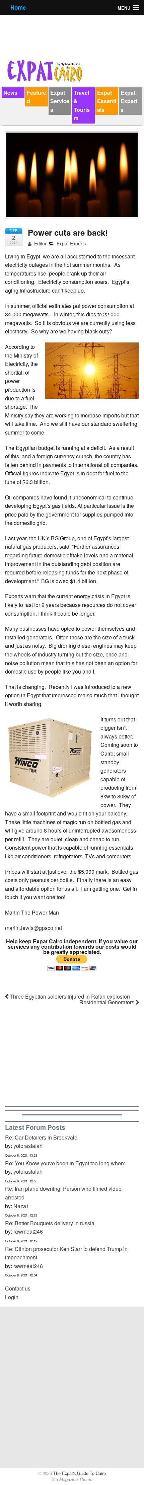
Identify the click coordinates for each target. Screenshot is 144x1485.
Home (18, 7)
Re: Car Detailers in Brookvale (41, 1137)
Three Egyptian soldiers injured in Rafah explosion (69, 996)
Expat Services (59, 101)
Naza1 (21, 1206)
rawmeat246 (28, 1231)
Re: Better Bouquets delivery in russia (49, 1223)
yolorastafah (28, 1146)
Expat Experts (129, 101)
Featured (36, 97)
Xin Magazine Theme (72, 1479)
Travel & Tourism (82, 105)
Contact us (17, 1288)
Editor (40, 243)
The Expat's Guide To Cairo (79, 1473)
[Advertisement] (72, 1057)
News (10, 92)
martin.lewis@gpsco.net (33, 928)
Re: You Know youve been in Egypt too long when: (65, 1163)
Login (11, 1297)
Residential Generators (107, 1002)
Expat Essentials (106, 101)
